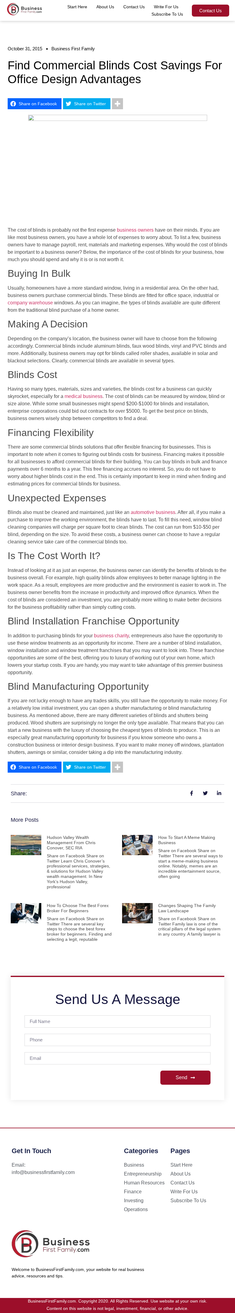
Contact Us (134, 6)
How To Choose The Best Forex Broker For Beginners (78, 908)
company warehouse (30, 302)
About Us (105, 6)
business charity (111, 635)
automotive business (153, 512)
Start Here (77, 6)
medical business (84, 396)
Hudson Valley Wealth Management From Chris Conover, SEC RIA (71, 842)
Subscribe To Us (167, 14)
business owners (135, 230)
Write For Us (166, 6)
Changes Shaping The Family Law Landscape (187, 908)
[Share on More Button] (117, 103)
